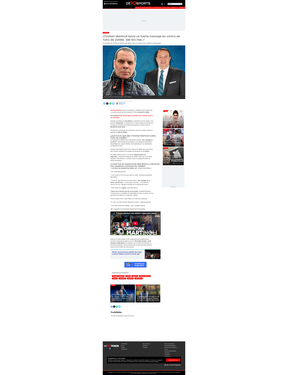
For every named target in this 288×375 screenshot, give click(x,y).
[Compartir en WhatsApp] (110, 103)
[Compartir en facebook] (104, 103)
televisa (135, 276)
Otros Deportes (157, 7)
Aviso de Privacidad (153, 361)
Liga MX (137, 7)
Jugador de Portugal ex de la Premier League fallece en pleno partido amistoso (148, 298)
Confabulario (124, 349)
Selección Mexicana (169, 344)
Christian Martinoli (118, 276)
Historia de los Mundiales (170, 347)
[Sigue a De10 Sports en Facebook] (162, 4)
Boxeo (168, 7)
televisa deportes (145, 276)
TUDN (128, 276)
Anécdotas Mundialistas (170, 351)
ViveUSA (123, 347)
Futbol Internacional (146, 7)
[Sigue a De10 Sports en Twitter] (164, 4)
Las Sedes (166, 353)
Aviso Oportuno (146, 344)
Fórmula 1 (173, 7)
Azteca (115, 278)
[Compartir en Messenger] (113, 103)
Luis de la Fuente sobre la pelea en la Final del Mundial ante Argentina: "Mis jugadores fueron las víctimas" (173, 139)
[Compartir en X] (107, 103)
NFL (177, 7)
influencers (138, 278)
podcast (130, 278)
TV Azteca (122, 278)
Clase (122, 345)
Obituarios (145, 345)
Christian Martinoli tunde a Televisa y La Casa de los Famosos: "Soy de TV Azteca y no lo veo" (173, 159)
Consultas (145, 347)
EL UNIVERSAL (124, 344)
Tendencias (182, 7)
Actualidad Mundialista (170, 345)
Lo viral (164, 7)
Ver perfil (121, 104)
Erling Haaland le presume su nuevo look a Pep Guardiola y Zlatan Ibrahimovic (123, 297)
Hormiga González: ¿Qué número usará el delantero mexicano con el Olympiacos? (173, 123)
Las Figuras (167, 354)
